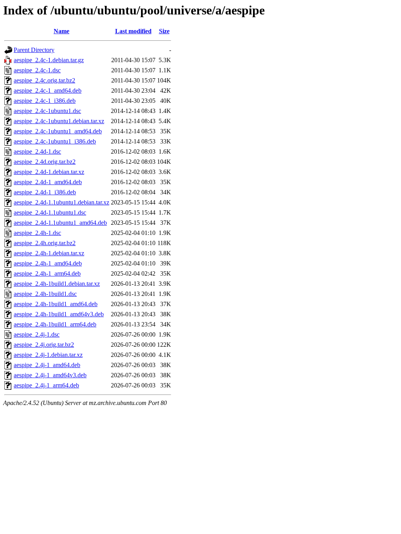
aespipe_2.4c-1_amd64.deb (47, 90)
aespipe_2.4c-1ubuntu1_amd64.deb (58, 131)
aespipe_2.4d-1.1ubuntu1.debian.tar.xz (61, 202)
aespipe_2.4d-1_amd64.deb (48, 182)
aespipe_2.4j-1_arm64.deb (46, 385)
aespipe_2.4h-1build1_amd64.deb (56, 304)
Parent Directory (34, 50)
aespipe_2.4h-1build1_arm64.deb (55, 324)
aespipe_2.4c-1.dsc (37, 70)
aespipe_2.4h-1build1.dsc (45, 293)
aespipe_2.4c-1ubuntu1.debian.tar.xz (59, 121)
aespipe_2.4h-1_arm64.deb (47, 273)
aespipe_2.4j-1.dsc (37, 334)
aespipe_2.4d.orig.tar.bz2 (45, 161)
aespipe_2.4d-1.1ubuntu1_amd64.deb (60, 222)
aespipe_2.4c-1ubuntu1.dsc (47, 111)
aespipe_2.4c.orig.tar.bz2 (44, 80)
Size (164, 31)
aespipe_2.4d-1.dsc (37, 151)
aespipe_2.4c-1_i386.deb (45, 100)
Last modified (133, 31)
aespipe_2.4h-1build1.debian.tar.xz (57, 283)
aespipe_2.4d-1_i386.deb (45, 192)
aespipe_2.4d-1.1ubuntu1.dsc (50, 212)
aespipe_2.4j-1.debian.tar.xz (48, 354)
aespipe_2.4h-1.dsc (37, 232)
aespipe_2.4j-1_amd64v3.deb (50, 375)
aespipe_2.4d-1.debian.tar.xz (49, 171)
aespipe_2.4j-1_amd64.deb (47, 365)
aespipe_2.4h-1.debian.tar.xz (49, 253)
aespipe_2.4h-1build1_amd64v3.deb (59, 314)
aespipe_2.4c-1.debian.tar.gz (49, 60)
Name (61, 31)
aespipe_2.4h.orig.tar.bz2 (45, 243)
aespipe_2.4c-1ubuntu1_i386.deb (55, 141)
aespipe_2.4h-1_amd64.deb (48, 263)
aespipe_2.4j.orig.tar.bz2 (44, 344)
